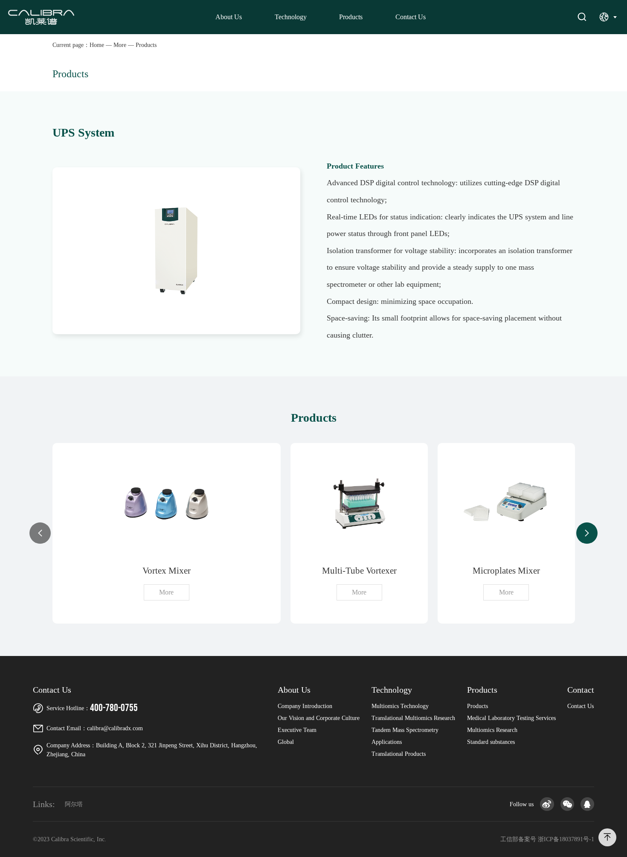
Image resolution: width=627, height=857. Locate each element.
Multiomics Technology (400, 706)
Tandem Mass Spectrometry (405, 730)
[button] (40, 533)
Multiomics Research (492, 730)
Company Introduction (305, 706)
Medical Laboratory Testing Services (511, 718)
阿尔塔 (74, 804)
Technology (291, 16)
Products (351, 16)
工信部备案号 (547, 839)
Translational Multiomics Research (413, 718)
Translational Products (399, 754)
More (119, 45)
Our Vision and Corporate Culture (319, 718)
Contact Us (410, 16)
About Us (228, 16)
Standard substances (491, 742)
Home (97, 45)
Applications (387, 742)
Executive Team (297, 730)
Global (286, 742)
